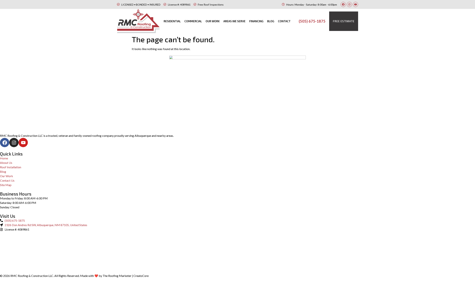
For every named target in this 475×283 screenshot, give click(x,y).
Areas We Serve (234, 21)
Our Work (213, 21)
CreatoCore (141, 275)
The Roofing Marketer (117, 275)
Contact (284, 21)
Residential (172, 21)
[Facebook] (343, 4)
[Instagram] (349, 4)
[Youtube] (355, 4)
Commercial (193, 21)
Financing (256, 21)
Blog (270, 21)
